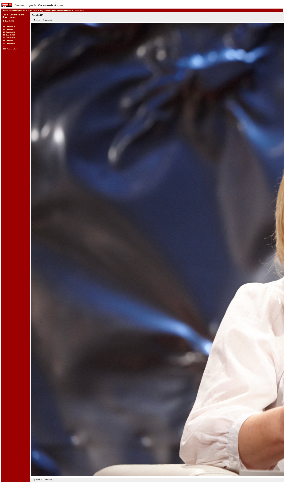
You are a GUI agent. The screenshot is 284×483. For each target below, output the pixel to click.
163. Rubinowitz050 (11, 49)
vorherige (49, 20)
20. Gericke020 (9, 38)
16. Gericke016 (9, 26)
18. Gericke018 (9, 32)
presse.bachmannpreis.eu (14, 11)
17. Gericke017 (9, 29)
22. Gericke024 (9, 43)
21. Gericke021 (9, 40)
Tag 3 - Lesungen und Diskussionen (55, 11)
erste (38, 20)
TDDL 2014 (32, 11)
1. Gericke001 (8, 21)
